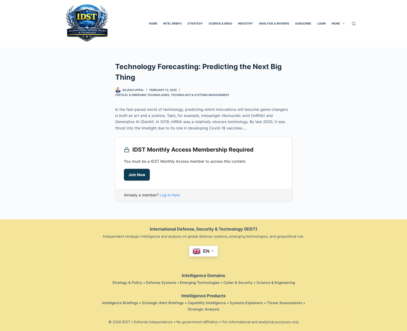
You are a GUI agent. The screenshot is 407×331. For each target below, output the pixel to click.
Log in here (170, 195)
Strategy (195, 23)
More (336, 23)
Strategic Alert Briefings (163, 303)
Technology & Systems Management (200, 95)
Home (153, 23)
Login (321, 23)
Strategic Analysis (203, 309)
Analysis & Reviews (274, 23)
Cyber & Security (238, 282)
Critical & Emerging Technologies (142, 95)
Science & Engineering (275, 282)
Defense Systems (161, 282)
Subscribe (303, 23)
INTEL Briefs (172, 23)
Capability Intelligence (206, 303)
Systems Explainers (246, 303)
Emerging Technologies (200, 282)
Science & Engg (220, 23)
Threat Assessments (284, 303)
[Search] (353, 23)
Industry (245, 23)
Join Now (136, 174)
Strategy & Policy (127, 282)
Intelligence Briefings (120, 303)
